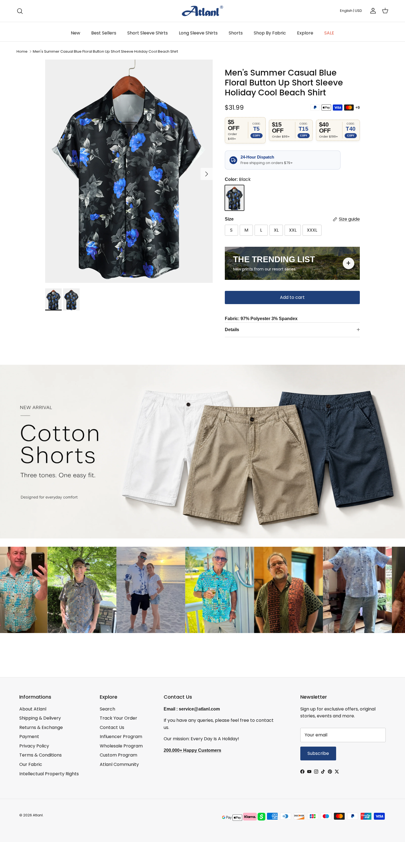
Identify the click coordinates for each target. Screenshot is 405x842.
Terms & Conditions (40, 755)
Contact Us (112, 727)
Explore (305, 33)
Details (232, 329)
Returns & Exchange (41, 727)
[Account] (372, 10)
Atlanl (38, 815)
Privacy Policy (34, 746)
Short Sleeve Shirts (147, 33)
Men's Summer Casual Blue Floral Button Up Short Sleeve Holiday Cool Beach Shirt (105, 51)
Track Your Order (118, 718)
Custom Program (118, 755)
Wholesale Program (121, 746)
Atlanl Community (119, 764)
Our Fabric (30, 764)
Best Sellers (103, 33)
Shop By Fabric (270, 33)
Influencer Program (121, 736)
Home (22, 51)
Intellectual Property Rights (49, 774)
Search (107, 709)
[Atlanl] (202, 11)
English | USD (351, 10)
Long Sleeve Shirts (198, 33)
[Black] (234, 198)
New (75, 33)
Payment (29, 736)
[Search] (20, 11)
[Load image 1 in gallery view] (129, 171)
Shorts (236, 33)
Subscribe (318, 753)
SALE (329, 33)
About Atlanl (32, 709)
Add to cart (292, 297)
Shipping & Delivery (40, 718)
